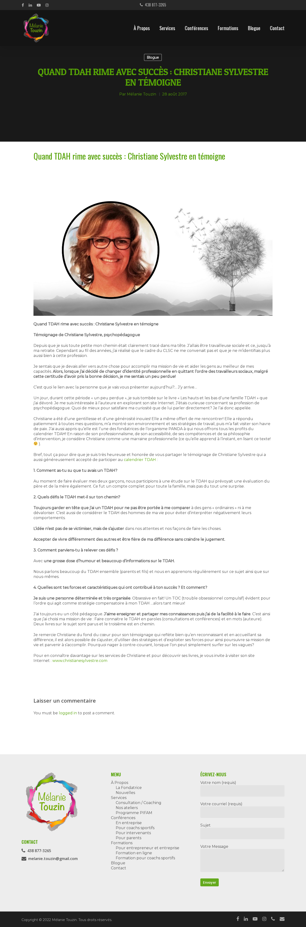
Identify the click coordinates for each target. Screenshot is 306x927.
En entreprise (129, 823)
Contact (277, 28)
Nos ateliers (127, 807)
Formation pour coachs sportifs (145, 858)
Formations (228, 28)
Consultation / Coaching (138, 802)
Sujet (205, 825)
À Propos (142, 28)
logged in (68, 713)
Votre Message (214, 846)
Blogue (254, 28)
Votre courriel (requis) (221, 804)
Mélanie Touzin (141, 94)
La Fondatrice (129, 787)
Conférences (196, 28)
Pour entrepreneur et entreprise (147, 848)
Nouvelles (125, 792)
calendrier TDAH (140, 459)
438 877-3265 (154, 5)
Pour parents (128, 838)
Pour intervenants (133, 833)
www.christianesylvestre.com (79, 660)
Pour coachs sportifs (135, 828)
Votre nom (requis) (218, 782)
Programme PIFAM (134, 812)
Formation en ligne (134, 853)
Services (167, 28)
